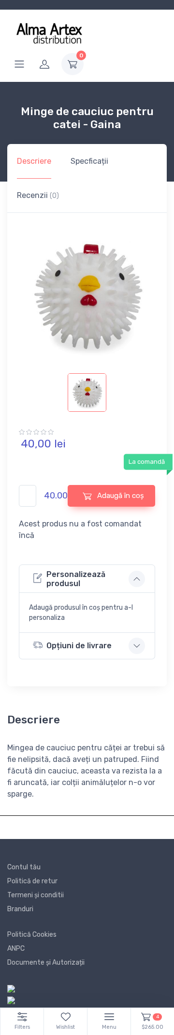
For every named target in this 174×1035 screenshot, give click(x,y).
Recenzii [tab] (38, 195)
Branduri (20, 909)
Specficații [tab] (89, 161)
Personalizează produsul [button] (75, 579)
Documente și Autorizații (46, 962)
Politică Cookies (32, 934)
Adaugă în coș (119, 495)
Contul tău (24, 867)
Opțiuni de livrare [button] (79, 645)
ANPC (16, 948)
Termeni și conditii (35, 895)
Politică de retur (32, 881)
